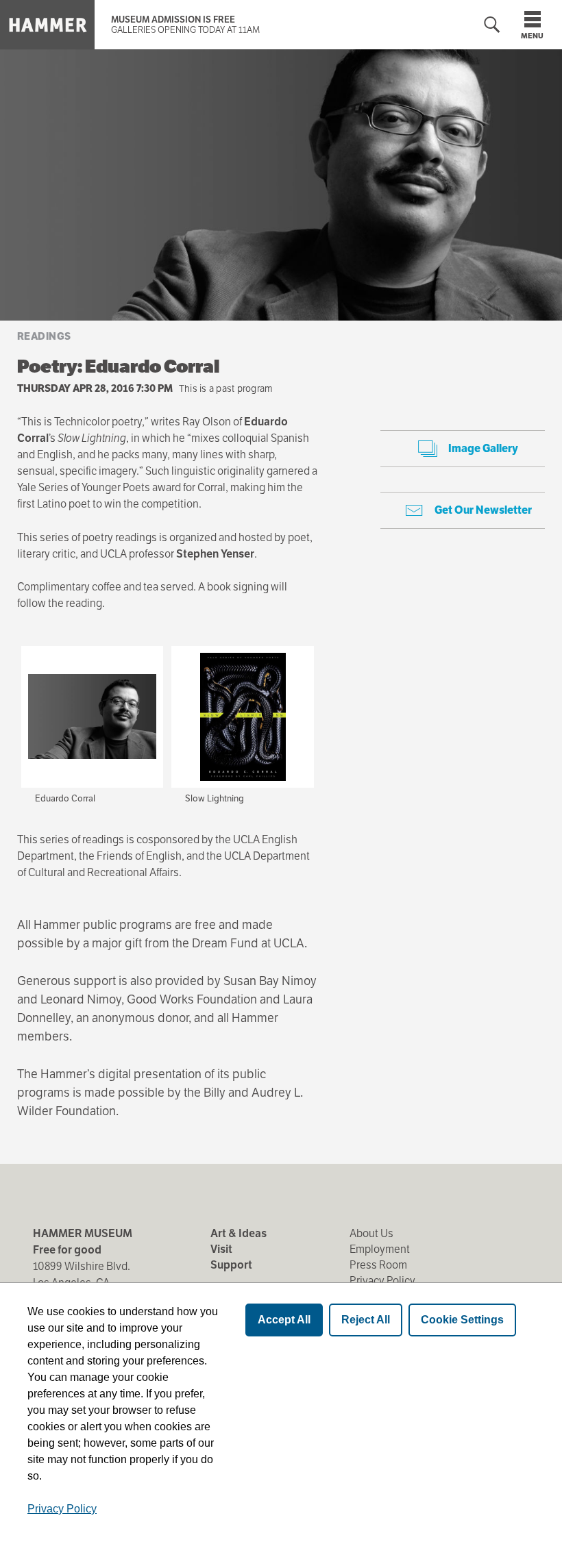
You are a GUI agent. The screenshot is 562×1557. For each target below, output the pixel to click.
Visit (221, 1249)
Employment (380, 1249)
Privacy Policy (382, 1280)
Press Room (378, 1265)
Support (231, 1265)
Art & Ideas (238, 1233)
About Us (371, 1233)
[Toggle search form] (492, 25)
